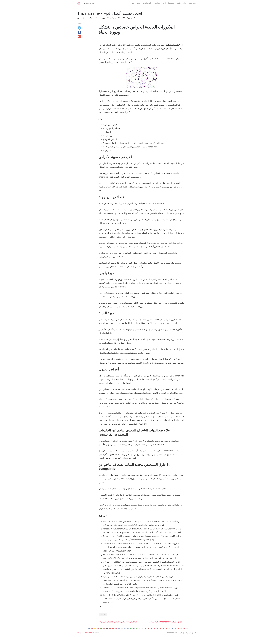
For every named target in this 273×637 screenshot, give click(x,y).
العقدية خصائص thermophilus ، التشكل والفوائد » (166, 622)
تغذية (138, 3)
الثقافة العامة (147, 3)
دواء (184, 3)
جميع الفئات (192, 3)
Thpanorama (87, 3)
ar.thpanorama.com (85, 633)
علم (133, 3)
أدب (164, 3)
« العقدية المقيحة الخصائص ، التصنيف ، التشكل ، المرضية (119, 622)
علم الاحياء (157, 3)
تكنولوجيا (171, 3)
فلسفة (178, 3)
